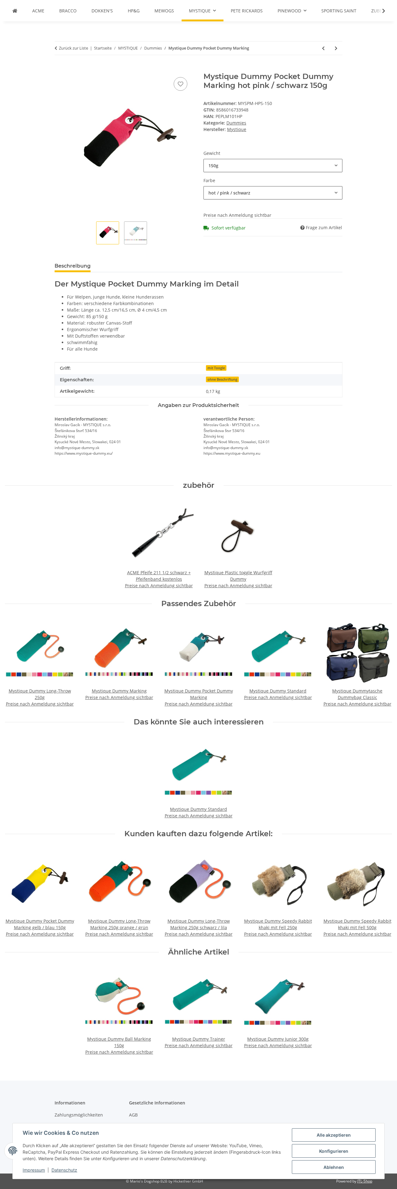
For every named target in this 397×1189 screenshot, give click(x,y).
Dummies (236, 123)
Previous (15, 663)
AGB (133, 1115)
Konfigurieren (333, 1151)
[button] (379, 11)
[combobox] (272, 165)
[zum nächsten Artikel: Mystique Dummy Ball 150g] (336, 48)
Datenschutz (64, 1170)
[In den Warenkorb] (60, 68)
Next (382, 663)
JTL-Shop (364, 1181)
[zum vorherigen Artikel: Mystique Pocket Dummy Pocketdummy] (323, 48)
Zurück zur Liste (73, 48)
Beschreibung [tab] (73, 266)
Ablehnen (333, 1167)
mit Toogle (216, 368)
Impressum (34, 1170)
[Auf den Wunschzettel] (180, 84)
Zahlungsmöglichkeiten (79, 1115)
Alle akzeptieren (334, 1135)
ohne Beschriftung (222, 379)
